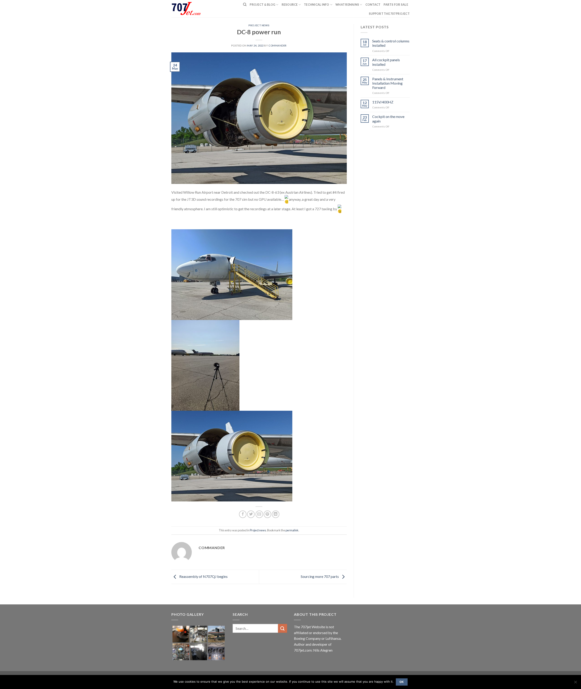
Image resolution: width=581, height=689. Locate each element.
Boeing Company (307, 638)
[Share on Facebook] (242, 514)
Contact (373, 4)
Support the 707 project (389, 13)
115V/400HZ (382, 102)
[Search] (244, 4)
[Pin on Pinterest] (267, 514)
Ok (401, 682)
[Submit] (282, 628)
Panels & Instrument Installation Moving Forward (387, 83)
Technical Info (316, 4)
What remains (347, 4)
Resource (290, 4)
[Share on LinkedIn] (275, 514)
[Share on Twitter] (251, 514)
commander (277, 45)
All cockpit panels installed (386, 62)
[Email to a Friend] (259, 514)
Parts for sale (396, 4)
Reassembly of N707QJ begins (203, 576)
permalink (292, 530)
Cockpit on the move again (388, 118)
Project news (259, 25)
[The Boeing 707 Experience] (189, 9)
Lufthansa (333, 638)
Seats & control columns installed (390, 43)
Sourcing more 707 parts (320, 576)
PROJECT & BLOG (262, 4)
